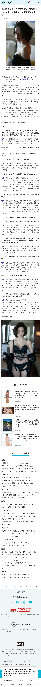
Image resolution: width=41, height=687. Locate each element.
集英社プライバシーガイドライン (19, 661)
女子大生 (27, 555)
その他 (26, 577)
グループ (26, 543)
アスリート (31, 565)
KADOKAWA (24, 463)
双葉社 (21, 471)
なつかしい (8, 533)
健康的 (7, 519)
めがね (7, 507)
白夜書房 (15, 471)
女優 (32, 552)
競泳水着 (29, 504)
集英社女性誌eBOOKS (25, 483)
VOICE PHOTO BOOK (9, 495)
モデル (7, 555)
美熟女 (30, 531)
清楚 (19, 536)
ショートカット (10, 516)
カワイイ (22, 533)
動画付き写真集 (33, 492)
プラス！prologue (22, 492)
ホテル (6, 545)
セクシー (8, 536)
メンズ (7, 577)
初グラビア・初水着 (22, 575)
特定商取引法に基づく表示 (9, 664)
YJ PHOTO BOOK (24, 478)
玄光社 (20, 466)
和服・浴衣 (19, 507)
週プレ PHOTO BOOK (9, 478)
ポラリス (15, 498)
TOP (2, 586)
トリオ (15, 543)
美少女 (7, 531)
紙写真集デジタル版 (8, 492)
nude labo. (21, 498)
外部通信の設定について (25, 664)
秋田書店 (5, 463)
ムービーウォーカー (31, 471)
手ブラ (7, 575)
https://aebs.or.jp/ (5, 655)
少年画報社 (19, 468)
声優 (17, 555)
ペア (6, 543)
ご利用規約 (5, 661)
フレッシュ (19, 519)
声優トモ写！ (6, 498)
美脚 (23, 516)
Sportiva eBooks (24, 486)
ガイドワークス (14, 463)
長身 (32, 516)
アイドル (21, 552)
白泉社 (9, 471)
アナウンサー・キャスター (13, 560)
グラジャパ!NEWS (11, 586)
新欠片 (4, 471)
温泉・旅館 (18, 545)
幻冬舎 (26, 466)
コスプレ (8, 504)
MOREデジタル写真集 (22, 480)
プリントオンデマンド (25, 495)
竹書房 (26, 468)
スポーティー (9, 521)
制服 (18, 504)
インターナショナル (26, 521)
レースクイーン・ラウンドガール (16, 557)
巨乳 (21, 513)
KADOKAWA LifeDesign (10, 466)
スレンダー (9, 513)
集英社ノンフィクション (10, 486)
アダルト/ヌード (7, 568)
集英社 (31, 466)
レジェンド (8, 565)
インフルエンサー (11, 563)
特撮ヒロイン (27, 563)
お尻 (31, 513)
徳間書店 (32, 468)
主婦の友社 (5, 468)
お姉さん (19, 531)
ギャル (6, 524)
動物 (17, 577)
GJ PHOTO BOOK (8, 480)
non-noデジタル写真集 (9, 483)
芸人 (20, 565)
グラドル (8, 552)
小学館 (12, 468)
